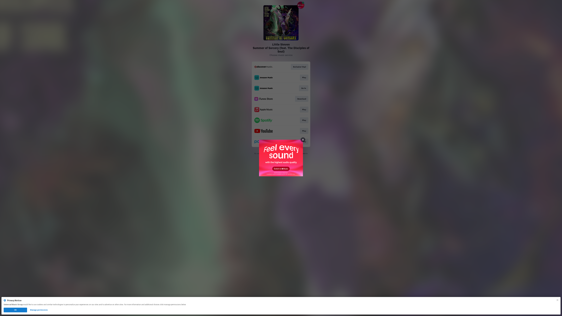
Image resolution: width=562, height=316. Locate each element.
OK (15, 310)
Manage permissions (39, 310)
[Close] (557, 300)
